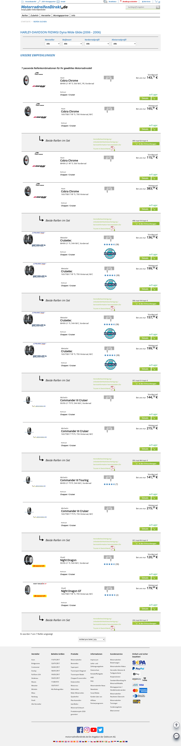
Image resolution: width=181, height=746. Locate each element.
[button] (176, 725)
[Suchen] (158, 7)
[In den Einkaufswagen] (154, 98)
